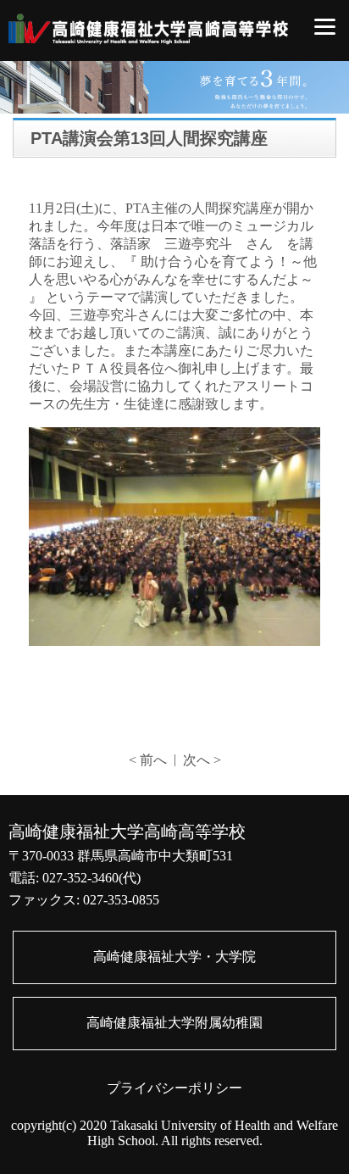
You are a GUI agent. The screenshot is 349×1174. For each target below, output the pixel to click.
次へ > (202, 760)
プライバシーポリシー (174, 1088)
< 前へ (148, 760)
